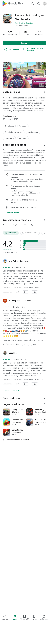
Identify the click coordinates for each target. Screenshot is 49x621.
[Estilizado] (9, 138)
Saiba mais (15, 179)
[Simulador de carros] (13, 132)
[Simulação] (9, 126)
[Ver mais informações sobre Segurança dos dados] (44, 145)
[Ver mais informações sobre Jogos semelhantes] (44, 404)
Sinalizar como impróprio (16, 439)
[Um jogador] (33, 132)
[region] (24, 33)
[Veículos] (22, 126)
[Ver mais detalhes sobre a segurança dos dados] (13, 212)
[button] (28, 34)
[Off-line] (23, 138)
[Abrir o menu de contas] (45, 4)
